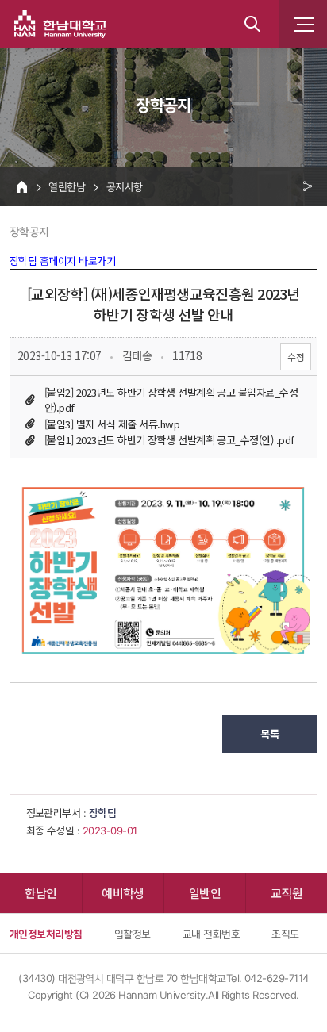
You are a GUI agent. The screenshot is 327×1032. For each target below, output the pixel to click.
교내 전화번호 (211, 933)
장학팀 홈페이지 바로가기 (62, 261)
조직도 (284, 933)
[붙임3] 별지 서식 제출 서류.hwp (111, 424)
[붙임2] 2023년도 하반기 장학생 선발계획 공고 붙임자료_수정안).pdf (171, 400)
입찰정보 (132, 933)
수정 (295, 356)
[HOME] (22, 186)
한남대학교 (60, 24)
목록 (270, 734)
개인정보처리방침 (46, 933)
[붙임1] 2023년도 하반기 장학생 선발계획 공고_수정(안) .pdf (169, 439)
